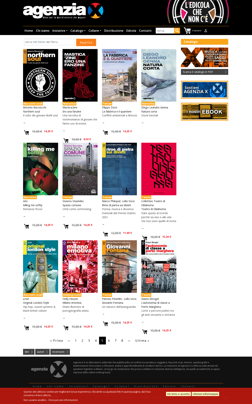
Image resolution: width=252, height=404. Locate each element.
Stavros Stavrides (73, 201)
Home (29, 31)
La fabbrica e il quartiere (117, 111)
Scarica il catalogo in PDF (198, 72)
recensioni (58, 351)
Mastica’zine (70, 107)
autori (40, 351)
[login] (205, 30)
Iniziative (58, 31)
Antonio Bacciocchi (34, 107)
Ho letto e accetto (178, 394)
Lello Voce (128, 201)
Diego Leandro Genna (154, 107)
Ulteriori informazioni (205, 394)
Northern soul (31, 111)
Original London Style (36, 302)
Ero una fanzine (72, 111)
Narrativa (69, 103)
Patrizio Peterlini (112, 299)
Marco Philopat (111, 201)
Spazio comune (72, 205)
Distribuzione (113, 31)
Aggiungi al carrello (26, 132)
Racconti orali (33, 103)
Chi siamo (42, 31)
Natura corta (149, 111)
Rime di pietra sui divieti (116, 205)
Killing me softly (32, 205)
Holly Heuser (70, 299)
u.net (26, 299)
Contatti (145, 31)
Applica (177, 31)
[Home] (63, 11)
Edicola (131, 31)
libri (27, 351)
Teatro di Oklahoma (153, 209)
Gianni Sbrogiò (150, 299)
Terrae (107, 103)
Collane (94, 31)
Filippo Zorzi (109, 107)
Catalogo (76, 31)
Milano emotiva (72, 302)
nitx (25, 201)
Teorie (107, 197)
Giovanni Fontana (112, 302)
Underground (72, 295)
